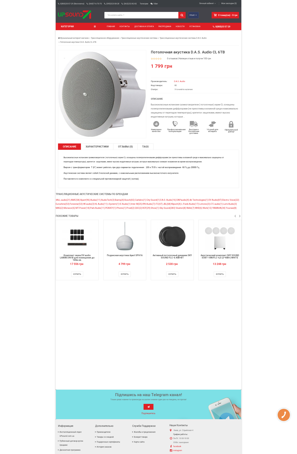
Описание (69, 146)
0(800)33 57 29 (222, 26)
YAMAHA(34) (219, 208)
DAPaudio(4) (182, 200)
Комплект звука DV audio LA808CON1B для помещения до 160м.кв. (77, 257)
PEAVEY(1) (111, 208)
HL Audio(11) (101, 204)
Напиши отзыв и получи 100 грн (195, 58)
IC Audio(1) (125, 204)
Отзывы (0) (125, 146)
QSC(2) (138, 208)
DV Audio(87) (215, 200)
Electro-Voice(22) (230, 200)
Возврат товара (140, 437)
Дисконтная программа (70, 450)
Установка (194, 26)
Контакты (125, 26)
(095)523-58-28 (112, 4)
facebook (177, 446)
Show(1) (155, 208)
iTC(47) (159, 204)
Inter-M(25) (137, 204)
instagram (177, 450)
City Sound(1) (153, 200)
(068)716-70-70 (95, 4)
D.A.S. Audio (179, 81)
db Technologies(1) (199, 200)
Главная (111, 26)
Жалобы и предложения (144, 432)
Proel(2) (131, 208)
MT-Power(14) (83, 208)
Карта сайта (139, 442)
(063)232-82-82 (130, 4)
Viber (155, 4)
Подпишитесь (148, 413)
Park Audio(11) (97, 208)
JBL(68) (167, 204)
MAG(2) (60, 208)
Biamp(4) (120, 200)
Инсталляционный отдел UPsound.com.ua (71, 434)
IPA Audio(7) (149, 204)
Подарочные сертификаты (108, 442)
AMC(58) (75, 200)
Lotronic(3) (204, 204)
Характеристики (97, 146)
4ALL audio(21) (63, 200)
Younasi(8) (231, 208)
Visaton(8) (181, 208)
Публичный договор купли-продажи (71, 443)
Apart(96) (85, 200)
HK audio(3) (89, 204)
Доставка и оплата (144, 26)
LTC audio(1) (216, 204)
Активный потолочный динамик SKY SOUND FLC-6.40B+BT (172, 256)
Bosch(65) (130, 200)
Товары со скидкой (105, 437)
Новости (180, 26)
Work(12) (207, 208)
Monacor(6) (70, 208)
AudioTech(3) (108, 200)
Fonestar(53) (76, 204)
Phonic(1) (122, 208)
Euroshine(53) (63, 204)
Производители (103, 432)
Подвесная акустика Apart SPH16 (124, 255)
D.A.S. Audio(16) (168, 200)
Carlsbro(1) (140, 200)
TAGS (145, 146)
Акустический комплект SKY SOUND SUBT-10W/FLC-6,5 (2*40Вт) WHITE (220, 256)
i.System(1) (114, 204)
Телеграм (144, 4)
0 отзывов (172, 58)
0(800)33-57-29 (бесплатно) (72, 4)
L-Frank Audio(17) (190, 204)
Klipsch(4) (176, 204)
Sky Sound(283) (168, 208)
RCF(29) (146, 208)
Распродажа (164, 26)
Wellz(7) (190, 208)
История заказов (104, 447)
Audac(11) (95, 200)
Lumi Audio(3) (230, 204)
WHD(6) (199, 208)
